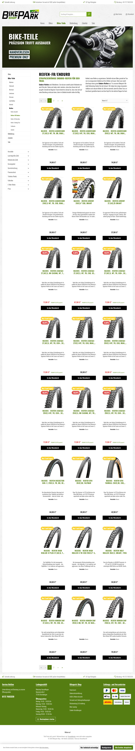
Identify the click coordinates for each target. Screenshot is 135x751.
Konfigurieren (106, 747)
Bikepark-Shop (75, 684)
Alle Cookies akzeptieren (123, 747)
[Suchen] (88, 14)
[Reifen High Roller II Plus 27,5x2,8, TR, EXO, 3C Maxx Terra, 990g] (53, 537)
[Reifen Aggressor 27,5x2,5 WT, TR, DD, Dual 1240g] (53, 117)
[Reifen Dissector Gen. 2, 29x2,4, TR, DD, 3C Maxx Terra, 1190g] (53, 467)
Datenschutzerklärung (76, 693)
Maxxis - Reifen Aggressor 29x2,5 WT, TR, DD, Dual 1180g (115, 132)
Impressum (73, 690)
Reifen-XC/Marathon (15, 119)
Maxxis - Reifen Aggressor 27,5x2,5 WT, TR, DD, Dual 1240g (53, 132)
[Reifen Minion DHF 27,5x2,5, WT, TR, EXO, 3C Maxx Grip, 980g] (53, 607)
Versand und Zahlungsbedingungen (80, 700)
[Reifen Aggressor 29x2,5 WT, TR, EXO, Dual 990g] (53, 187)
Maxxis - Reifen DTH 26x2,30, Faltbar (83, 482)
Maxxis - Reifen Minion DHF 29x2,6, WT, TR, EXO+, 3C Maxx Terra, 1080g (114, 621)
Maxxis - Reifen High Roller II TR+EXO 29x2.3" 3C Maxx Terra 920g (84, 551)
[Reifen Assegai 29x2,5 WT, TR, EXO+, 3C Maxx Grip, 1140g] (53, 397)
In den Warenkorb (53, 168)
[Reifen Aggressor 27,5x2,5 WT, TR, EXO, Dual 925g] (84, 117)
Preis (9, 188)
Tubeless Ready (12, 176)
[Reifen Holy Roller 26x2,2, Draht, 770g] (115, 537)
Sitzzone (11, 97)
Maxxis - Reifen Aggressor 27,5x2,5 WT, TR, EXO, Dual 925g (84, 132)
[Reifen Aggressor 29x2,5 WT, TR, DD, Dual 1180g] (115, 117)
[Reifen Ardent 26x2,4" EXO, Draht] (84, 187)
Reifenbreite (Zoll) (13, 160)
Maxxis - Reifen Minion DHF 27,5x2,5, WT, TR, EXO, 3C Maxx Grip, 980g (53, 621)
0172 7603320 (8, 696)
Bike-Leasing (73, 707)
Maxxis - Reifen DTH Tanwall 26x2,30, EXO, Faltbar (114, 482)
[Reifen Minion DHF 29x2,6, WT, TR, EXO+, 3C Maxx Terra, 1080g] (115, 607)
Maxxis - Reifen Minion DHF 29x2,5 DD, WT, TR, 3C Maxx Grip (84, 621)
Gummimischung (12, 168)
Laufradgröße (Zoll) (13, 155)
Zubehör (12, 130)
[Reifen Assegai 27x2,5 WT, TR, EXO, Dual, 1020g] (84, 327)
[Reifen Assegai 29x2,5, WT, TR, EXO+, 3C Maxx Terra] (115, 397)
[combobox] (73, 14)
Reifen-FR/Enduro (15, 115)
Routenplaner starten (46, 719)
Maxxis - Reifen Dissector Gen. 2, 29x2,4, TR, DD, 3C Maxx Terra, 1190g (52, 482)
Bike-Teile (11, 78)
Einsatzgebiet (11, 164)
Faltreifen (10, 180)
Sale (9, 142)
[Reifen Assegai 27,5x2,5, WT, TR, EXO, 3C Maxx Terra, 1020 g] (84, 257)
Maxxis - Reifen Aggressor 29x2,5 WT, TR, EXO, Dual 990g (53, 202)
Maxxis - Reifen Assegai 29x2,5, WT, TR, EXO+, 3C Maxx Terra (114, 412)
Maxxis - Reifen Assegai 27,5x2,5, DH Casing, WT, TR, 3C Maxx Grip (53, 272)
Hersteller (10, 151)
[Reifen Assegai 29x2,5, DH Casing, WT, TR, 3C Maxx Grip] (84, 397)
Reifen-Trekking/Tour (15, 122)
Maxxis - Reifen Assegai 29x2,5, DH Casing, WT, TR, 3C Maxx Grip (84, 412)
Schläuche (13, 126)
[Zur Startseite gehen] (20, 14)
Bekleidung (11, 133)
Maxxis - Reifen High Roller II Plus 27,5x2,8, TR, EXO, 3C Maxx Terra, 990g (53, 551)
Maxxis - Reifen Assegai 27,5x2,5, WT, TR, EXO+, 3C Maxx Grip (114, 272)
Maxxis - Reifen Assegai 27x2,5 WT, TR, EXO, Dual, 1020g (83, 342)
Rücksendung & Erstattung (77, 703)
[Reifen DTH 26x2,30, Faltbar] (84, 467)
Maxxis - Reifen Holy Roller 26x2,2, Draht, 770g (115, 551)
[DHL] (108, 702)
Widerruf (67, 732)
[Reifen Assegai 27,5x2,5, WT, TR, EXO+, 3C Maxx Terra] (53, 327)
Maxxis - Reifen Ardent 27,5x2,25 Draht (115, 202)
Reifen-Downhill (14, 112)
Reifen (11, 108)
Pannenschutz (12, 172)
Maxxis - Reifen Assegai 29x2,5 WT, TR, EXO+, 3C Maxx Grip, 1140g (53, 412)
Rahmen (11, 82)
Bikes (9, 74)
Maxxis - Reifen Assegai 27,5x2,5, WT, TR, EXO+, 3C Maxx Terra (52, 342)
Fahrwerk (11, 86)
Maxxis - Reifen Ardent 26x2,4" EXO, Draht (84, 202)
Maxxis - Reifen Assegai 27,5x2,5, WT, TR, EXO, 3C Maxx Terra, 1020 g (83, 272)
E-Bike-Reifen (12, 184)
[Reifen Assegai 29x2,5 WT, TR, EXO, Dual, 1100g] (115, 327)
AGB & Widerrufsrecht (76, 696)
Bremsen (11, 89)
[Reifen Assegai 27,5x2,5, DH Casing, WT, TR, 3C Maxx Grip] (53, 257)
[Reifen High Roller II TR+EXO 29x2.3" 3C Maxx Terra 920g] (84, 537)
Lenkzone (11, 93)
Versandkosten (72, 736)
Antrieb (11, 104)
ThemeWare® (83, 738)
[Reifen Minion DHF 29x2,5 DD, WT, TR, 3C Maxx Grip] (84, 607)
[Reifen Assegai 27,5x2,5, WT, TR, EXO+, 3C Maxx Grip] (115, 257)
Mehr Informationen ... (44, 747)
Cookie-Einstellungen (75, 710)
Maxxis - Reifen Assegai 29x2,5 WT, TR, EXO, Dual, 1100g (114, 342)
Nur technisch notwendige (89, 747)
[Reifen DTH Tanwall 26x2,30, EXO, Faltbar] (115, 467)
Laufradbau (12, 101)
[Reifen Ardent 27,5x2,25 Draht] (115, 187)
